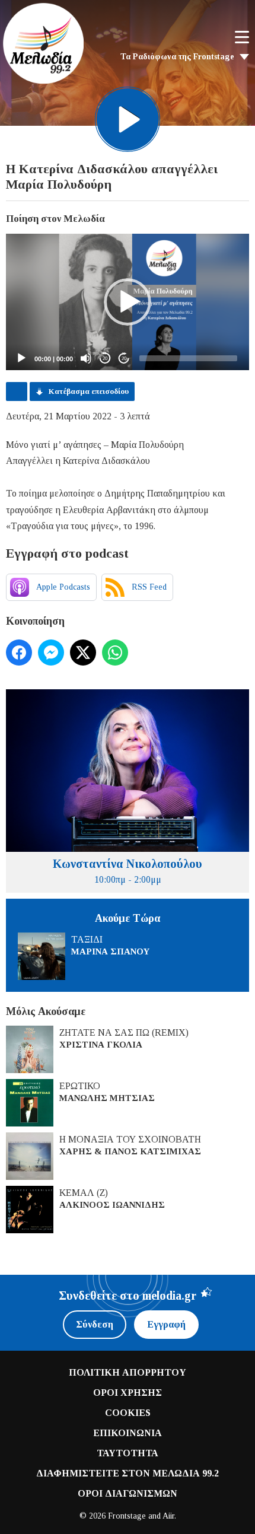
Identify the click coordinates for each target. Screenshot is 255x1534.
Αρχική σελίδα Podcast (16, 391)
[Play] (21, 358)
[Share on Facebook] (19, 652)
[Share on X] (83, 652)
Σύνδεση (94, 1324)
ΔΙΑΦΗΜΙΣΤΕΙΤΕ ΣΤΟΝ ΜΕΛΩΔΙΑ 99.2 (127, 1473)
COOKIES (128, 1413)
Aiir (168, 1515)
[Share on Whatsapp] (115, 652)
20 (105, 358)
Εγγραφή (166, 1324)
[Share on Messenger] (51, 652)
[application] (127, 302)
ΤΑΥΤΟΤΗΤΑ (127, 1453)
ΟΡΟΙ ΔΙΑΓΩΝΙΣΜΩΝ (127, 1493)
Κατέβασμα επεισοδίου (89, 391)
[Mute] (86, 358)
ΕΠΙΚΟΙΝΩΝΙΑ (127, 1433)
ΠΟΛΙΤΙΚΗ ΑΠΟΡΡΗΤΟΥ (127, 1372)
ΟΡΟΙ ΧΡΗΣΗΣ (127, 1392)
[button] (127, 302)
